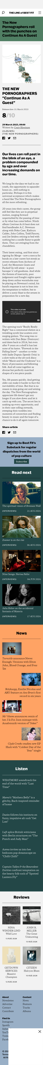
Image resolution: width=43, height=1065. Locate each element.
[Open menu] (39, 12)
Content (27, 997)
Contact (6, 1007)
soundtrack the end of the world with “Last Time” (19, 784)
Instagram (7, 1021)
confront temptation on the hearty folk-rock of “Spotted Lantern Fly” (20, 872)
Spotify (6, 1025)
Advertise (7, 1004)
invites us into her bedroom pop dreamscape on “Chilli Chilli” (19, 853)
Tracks (26, 1007)
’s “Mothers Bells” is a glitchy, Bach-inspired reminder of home (20, 801)
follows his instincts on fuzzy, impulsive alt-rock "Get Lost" (19, 818)
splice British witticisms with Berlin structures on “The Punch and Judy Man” (20, 836)
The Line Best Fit (21, 12)
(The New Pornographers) (20, 133)
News (26, 1000)
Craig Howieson (22, 127)
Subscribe (21, 461)
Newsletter (8, 1000)
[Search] (3, 12)
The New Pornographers (19, 91)
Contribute (8, 1011)
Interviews (9, 511)
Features (27, 1004)
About (5, 997)
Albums (8, 131)
